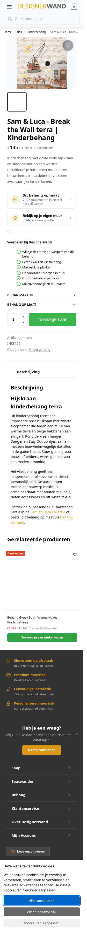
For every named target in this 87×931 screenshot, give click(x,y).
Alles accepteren (41, 901)
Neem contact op (41, 750)
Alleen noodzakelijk (41, 912)
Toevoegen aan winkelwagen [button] (42, 637)
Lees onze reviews (31, 851)
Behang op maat (21, 304)
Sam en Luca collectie (47, 512)
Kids (19, 32)
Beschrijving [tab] (28, 371)
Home (8, 32)
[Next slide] (68, 63)
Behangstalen (20, 295)
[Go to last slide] (15, 63)
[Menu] (9, 6)
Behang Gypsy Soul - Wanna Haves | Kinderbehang (33, 619)
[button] (74, 7)
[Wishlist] (75, 554)
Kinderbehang (36, 32)
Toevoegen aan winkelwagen (52, 321)
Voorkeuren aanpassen (41, 923)
